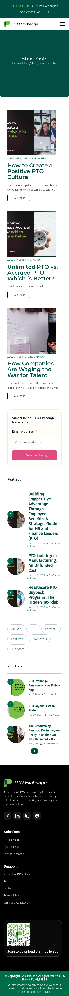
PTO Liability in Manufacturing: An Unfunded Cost (43, 563)
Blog (25, 63)
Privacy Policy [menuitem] (11, 895)
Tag (34, 63)
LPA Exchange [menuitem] (12, 846)
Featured (17, 638)
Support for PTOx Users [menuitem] (17, 874)
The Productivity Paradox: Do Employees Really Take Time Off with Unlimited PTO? (44, 732)
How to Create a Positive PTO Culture (30, 171)
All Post (16, 628)
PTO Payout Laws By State (42, 708)
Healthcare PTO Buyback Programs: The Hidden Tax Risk (43, 595)
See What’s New (31, 11)
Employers (39, 638)
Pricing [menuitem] (7, 881)
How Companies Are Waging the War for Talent (30, 369)
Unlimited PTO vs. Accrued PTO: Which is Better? (32, 272)
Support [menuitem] (11, 866)
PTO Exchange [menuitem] (12, 839)
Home (15, 63)
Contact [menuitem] (8, 888)
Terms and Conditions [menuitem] (16, 902)
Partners (51, 628)
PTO (33, 628)
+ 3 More (17, 648)
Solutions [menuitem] (12, 832)
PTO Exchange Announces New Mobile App (44, 685)
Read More (18, 198)
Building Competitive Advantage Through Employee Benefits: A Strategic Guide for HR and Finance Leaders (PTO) (43, 516)
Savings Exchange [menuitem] (14, 853)
